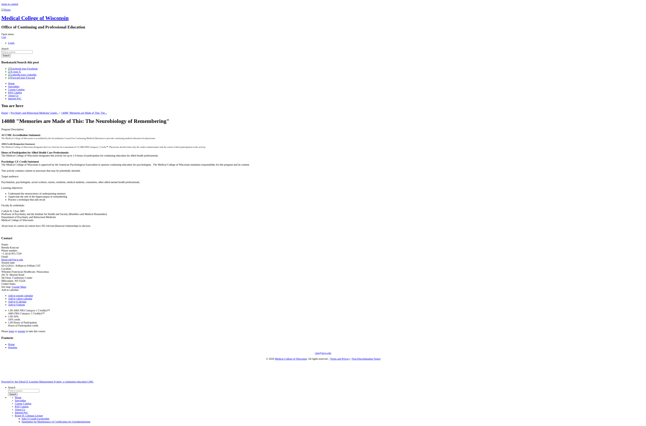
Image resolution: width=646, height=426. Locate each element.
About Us (13, 95)
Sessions (12, 347)
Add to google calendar (20, 295)
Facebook (32, 68)
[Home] (6, 9)
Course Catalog (16, 89)
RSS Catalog (15, 92)
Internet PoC (15, 98)
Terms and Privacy (340, 358)
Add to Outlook (16, 304)
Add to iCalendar (17, 301)
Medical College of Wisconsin (291, 358)
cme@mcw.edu (323, 353)
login (11, 331)
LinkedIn (31, 74)
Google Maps (19, 286)
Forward (30, 77)
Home (11, 83)
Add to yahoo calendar (20, 298)
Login (11, 43)
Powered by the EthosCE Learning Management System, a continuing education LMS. (47, 381)
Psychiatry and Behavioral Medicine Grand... (35, 112)
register (21, 331)
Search (5, 48)
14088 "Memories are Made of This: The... (84, 112)
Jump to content (9, 4)
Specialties (13, 86)
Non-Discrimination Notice (366, 358)
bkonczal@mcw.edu (12, 259)
